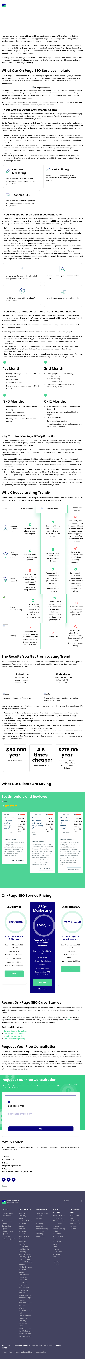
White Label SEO (59, 1216)
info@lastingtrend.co (11, 1165)
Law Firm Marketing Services (22, 1231)
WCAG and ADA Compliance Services (59, 1223)
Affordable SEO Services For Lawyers (24, 1290)
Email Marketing (59, 1229)
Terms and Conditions (23, 1352)
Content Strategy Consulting (15, 1031)
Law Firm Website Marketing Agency (25, 1223)
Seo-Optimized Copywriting (14, 1039)
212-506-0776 (44, 5)
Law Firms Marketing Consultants (23, 1244)
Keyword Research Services (14, 1033)
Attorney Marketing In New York (25, 1310)
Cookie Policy (41, 1352)
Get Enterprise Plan (71, 970)
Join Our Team (75, 1223)
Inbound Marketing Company (56, 1262)
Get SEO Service (14, 975)
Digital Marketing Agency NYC (13, 23)
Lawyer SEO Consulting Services (23, 1282)
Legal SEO (22, 1264)
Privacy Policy (7, 1352)
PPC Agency (57, 1218)
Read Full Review (18, 860)
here (69, 1020)
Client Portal (74, 1216)
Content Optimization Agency (7, 1221)
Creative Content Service (14, 1036)
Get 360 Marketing (42, 983)
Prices (72, 1218)
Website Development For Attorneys (25, 1302)
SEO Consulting (75, 1221)
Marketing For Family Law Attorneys (24, 1323)
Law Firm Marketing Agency (22, 1215)
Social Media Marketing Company (57, 1254)
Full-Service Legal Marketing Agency (25, 1269)
